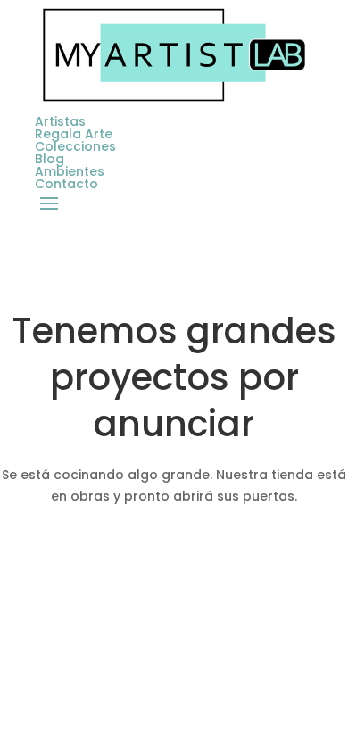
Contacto (66, 184)
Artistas (60, 121)
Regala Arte (73, 134)
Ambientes (69, 171)
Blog (49, 159)
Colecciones (75, 146)
